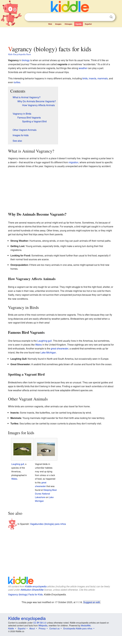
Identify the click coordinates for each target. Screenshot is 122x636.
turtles (17, 82)
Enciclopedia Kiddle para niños (77, 628)
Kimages (68, 24)
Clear (105, 17)
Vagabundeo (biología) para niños (48, 523)
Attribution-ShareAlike (32, 589)
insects (92, 78)
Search (111, 17)
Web (50, 24)
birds (85, 78)
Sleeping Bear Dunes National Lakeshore (46, 493)
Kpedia (79, 24)
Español (88, 24)
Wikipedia (42, 625)
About (32, 628)
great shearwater (59, 348)
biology (26, 60)
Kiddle (11, 628)
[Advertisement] (61, 35)
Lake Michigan (48, 352)
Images (58, 24)
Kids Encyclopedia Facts (19, 54)
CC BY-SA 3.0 (39, 622)
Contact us (54, 628)
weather (83, 68)
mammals (102, 78)
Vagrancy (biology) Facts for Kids (25, 594)
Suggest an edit (91, 602)
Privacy (42, 628)
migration (73, 162)
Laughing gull (44, 340)
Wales (38, 344)
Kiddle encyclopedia (36, 586)
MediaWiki (86, 625)
